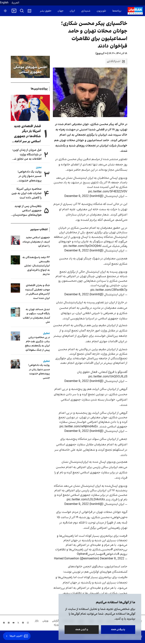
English (4, 3)
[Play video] (14, 11)
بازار (37, 621)
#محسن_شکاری (102, 549)
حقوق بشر (45, 11)
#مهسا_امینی (96, 554)
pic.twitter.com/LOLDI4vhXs (86, 499)
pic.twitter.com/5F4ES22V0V (107, 191)
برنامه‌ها (116, 11)
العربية (15, 3)
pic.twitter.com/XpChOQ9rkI (82, 246)
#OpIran (82, 554)
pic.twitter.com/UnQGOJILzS (107, 376)
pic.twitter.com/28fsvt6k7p (108, 290)
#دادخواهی (112, 554)
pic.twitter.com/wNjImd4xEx (78, 426)
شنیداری (85, 11)
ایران (72, 11)
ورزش (45, 621)
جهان (60, 11)
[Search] (22, 11)
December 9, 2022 (76, 196)
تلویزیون (101, 11)
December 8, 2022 (76, 250)
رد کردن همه (81, 629)
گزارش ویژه (55, 623)
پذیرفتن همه (118, 629)
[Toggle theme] (5, 11)
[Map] (29, 11)
